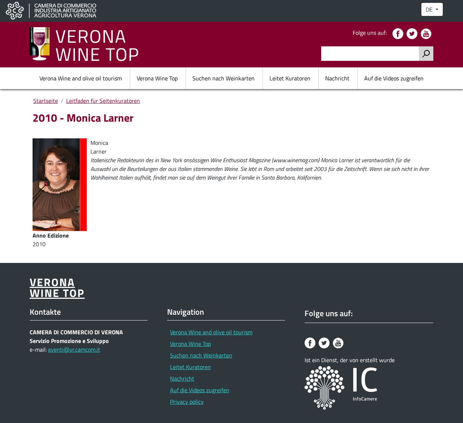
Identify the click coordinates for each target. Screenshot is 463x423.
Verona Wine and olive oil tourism (80, 78)
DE (430, 9)
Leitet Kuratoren (289, 78)
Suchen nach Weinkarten (223, 78)
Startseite (45, 101)
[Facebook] (398, 33)
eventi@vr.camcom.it (74, 349)
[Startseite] (42, 44)
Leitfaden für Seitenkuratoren (103, 101)
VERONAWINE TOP (97, 44)
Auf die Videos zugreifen (394, 78)
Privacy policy (187, 402)
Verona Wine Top (157, 78)
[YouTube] (427, 33)
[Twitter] (413, 33)
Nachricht (337, 78)
